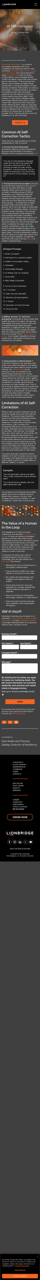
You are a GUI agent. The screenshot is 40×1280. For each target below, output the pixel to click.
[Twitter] (25, 842)
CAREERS (16, 800)
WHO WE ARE (18, 783)
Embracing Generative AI (12, 64)
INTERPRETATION (19, 767)
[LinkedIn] (20, 842)
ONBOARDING (18, 804)
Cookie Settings (20, 1270)
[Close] (37, 1256)
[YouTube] (31, 842)
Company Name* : (10, 652)
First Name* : (8, 643)
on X (36, 153)
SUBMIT (20, 702)
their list (30, 239)
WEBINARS (17, 790)
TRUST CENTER (18, 786)
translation (15, 71)
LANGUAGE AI (18, 762)
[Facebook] (9, 842)
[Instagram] (15, 842)
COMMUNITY (18, 802)
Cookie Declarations (22, 1266)
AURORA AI (17, 774)
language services (27, 620)
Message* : (7, 662)
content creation (16, 618)
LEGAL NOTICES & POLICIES (20, 849)
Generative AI (12, 75)
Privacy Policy (19, 713)
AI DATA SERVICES (19, 764)
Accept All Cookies (20, 1276)
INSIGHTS (16, 788)
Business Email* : (10, 634)
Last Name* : (26, 643)
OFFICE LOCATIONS (20, 807)
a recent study (18, 369)
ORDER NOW (20, 817)
